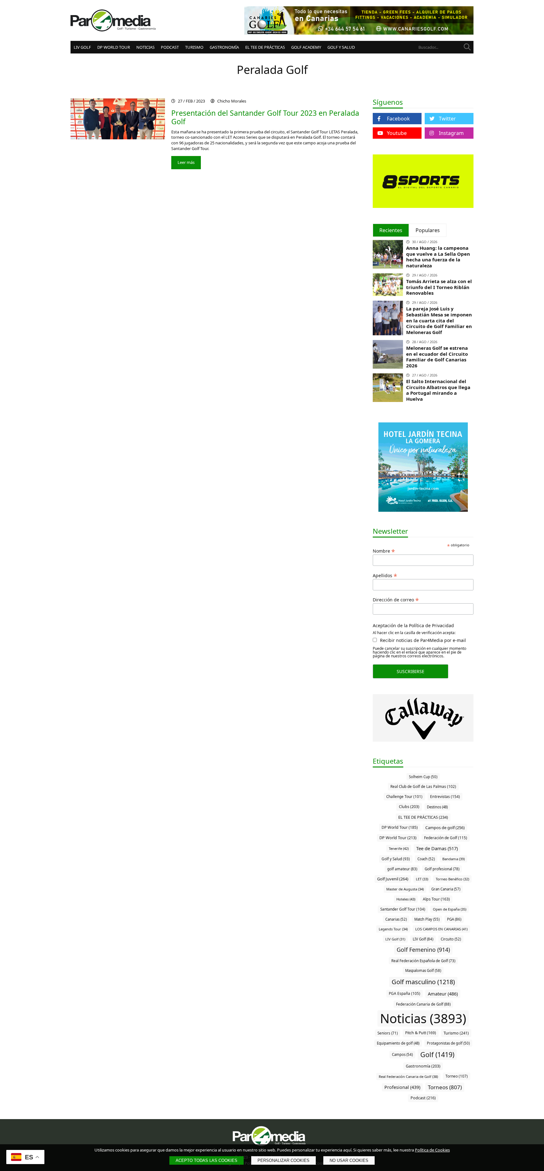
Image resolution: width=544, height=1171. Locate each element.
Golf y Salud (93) (396, 858)
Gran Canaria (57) (445, 889)
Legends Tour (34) (393, 929)
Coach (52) (426, 858)
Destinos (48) (437, 807)
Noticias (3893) (423, 1018)
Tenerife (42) (399, 848)
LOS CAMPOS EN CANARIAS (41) (441, 929)
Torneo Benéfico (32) (452, 879)
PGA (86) (454, 919)
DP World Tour (113, 47)
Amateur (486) (443, 993)
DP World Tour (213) (397, 837)
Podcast (170, 47)
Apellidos (385, 575)
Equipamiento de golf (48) (398, 1043)
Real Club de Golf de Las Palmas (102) (423, 786)
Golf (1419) (437, 1054)
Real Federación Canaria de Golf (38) (408, 1076)
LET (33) (422, 879)
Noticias (145, 47)
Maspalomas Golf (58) (423, 970)
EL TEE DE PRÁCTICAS (265, 47)
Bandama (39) (453, 858)
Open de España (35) (449, 909)
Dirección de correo (396, 599)
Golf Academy (306, 47)
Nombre (384, 550)
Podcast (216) (423, 1098)
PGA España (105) (404, 993)
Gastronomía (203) (423, 1066)
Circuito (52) (451, 939)
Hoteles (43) (405, 899)
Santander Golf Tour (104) (402, 909)
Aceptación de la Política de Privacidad (413, 625)
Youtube (397, 133)
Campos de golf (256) (445, 827)
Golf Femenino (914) (423, 949)
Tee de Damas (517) (437, 848)
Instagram (451, 133)
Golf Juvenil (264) (392, 879)
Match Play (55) (426, 919)
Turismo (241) (456, 1033)
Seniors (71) (387, 1033)
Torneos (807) (445, 1087)
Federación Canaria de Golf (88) (423, 1004)
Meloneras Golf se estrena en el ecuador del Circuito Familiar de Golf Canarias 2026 (437, 357)
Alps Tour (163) (436, 899)
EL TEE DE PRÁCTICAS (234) (423, 817)
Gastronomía (224, 47)
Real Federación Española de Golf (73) (423, 960)
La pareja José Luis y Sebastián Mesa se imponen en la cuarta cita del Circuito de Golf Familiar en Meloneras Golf (439, 320)
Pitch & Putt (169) (420, 1032)
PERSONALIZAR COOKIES (283, 1160)
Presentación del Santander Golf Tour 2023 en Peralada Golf (265, 117)
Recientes (390, 230)
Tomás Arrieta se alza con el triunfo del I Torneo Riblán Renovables (439, 287)
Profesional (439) (402, 1087)
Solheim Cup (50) (423, 776)
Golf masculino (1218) (423, 982)
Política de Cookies (432, 1150)
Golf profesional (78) (442, 869)
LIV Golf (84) (423, 939)
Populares (428, 230)
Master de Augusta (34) (405, 889)
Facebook (398, 118)
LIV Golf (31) (395, 939)
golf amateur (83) (402, 869)
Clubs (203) (409, 806)
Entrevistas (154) (445, 796)
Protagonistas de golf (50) (448, 1043)
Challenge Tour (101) (404, 796)
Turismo (194, 47)
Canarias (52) (396, 919)
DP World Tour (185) (400, 827)
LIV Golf (82, 47)
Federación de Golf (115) (445, 837)
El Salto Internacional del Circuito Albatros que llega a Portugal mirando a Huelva (438, 390)
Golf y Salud (341, 47)
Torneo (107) (456, 1076)
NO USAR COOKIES (349, 1160)
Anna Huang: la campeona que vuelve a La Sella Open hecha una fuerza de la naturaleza (438, 257)
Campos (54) (402, 1054)
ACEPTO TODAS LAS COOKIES (206, 1160)
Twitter (447, 118)
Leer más (186, 162)
